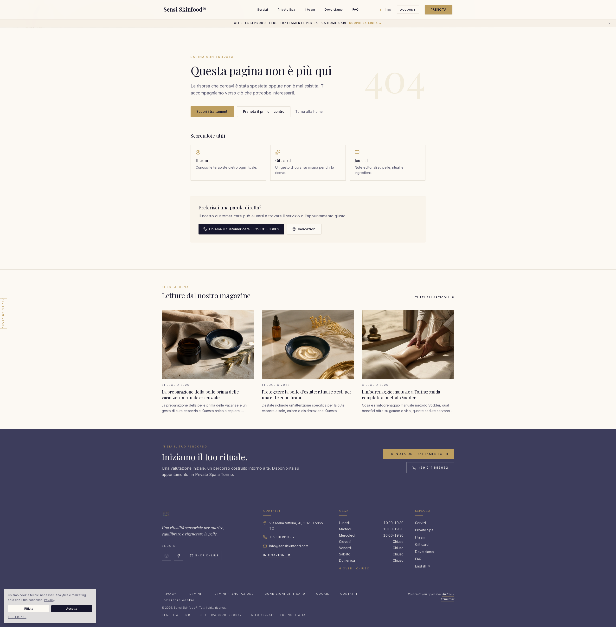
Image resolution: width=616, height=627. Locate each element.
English (420, 566)
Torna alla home (309, 111)
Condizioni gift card (285, 593)
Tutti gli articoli (432, 297)
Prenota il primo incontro (263, 111)
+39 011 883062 (433, 467)
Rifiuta (28, 608)
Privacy (169, 593)
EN (389, 9)
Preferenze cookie (178, 600)
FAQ (356, 9)
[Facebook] (178, 555)
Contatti (348, 593)
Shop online (207, 555)
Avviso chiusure (3, 313)
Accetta (71, 608)
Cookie (322, 593)
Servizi (262, 9)
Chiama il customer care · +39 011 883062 (244, 229)
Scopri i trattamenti (212, 111)
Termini (194, 593)
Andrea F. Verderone (447, 596)
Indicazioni (307, 229)
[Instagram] (166, 555)
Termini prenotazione (233, 593)
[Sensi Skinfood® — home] (166, 513)
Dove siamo (334, 9)
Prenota (438, 9)
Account (408, 9)
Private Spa (286, 9)
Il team (310, 9)
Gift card (422, 544)
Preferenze (17, 617)
